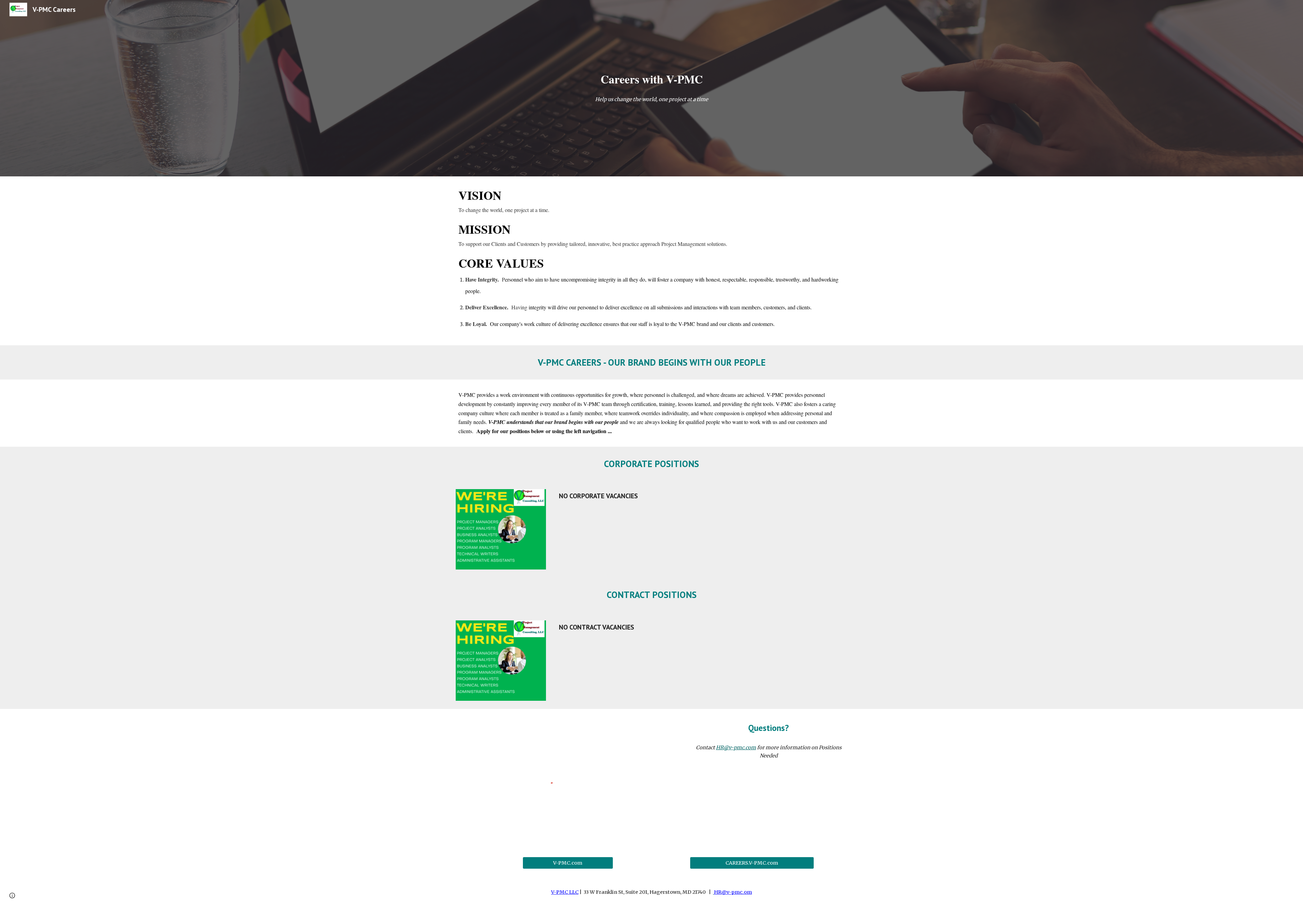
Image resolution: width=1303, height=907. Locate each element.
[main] (651, 79)
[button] (12, 895)
